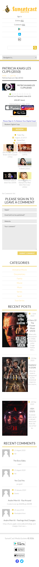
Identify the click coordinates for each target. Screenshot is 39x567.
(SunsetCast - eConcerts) (19, 116)
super (20, 464)
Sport (19, 296)
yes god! (19, 484)
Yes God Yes (19, 480)
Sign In (19, 16)
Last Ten (13, 76)
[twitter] (22, 561)
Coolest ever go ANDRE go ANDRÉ (19, 504)
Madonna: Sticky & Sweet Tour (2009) (10, 181)
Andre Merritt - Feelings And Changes (19, 520)
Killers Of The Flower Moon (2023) (32, 325)
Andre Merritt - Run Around (19, 500)
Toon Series (19, 300)
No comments (21, 143)
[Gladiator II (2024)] (15, 374)
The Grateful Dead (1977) (25, 153)
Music (19, 287)
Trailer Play (20, 135)
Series (19, 291)
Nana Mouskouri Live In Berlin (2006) (25, 167)
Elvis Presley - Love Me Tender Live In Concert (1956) (10, 154)
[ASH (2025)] (15, 418)
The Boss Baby (19, 460)
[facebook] (17, 561)
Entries (19, 21)
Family (19, 278)
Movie (19, 283)
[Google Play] (19, 30)
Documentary (19, 274)
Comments (19, 25)
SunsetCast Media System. (16, 538)
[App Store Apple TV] (19, 40)
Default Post (21, 140)
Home (4, 76)
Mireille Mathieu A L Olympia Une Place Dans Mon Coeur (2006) (24, 183)
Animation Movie (19, 269)
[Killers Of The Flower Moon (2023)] (15, 329)
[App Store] (19, 35)
